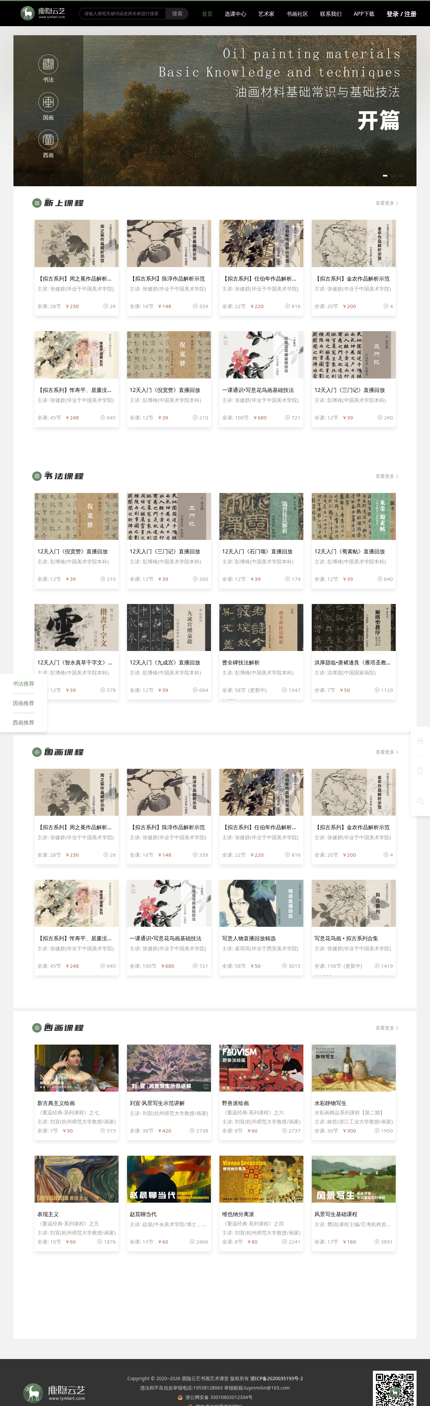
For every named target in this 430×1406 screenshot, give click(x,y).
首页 (207, 13)
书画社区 (297, 13)
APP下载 (364, 13)
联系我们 (331, 13)
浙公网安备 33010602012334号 (218, 1397)
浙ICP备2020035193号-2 (276, 1378)
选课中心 (235, 13)
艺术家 (266, 13)
